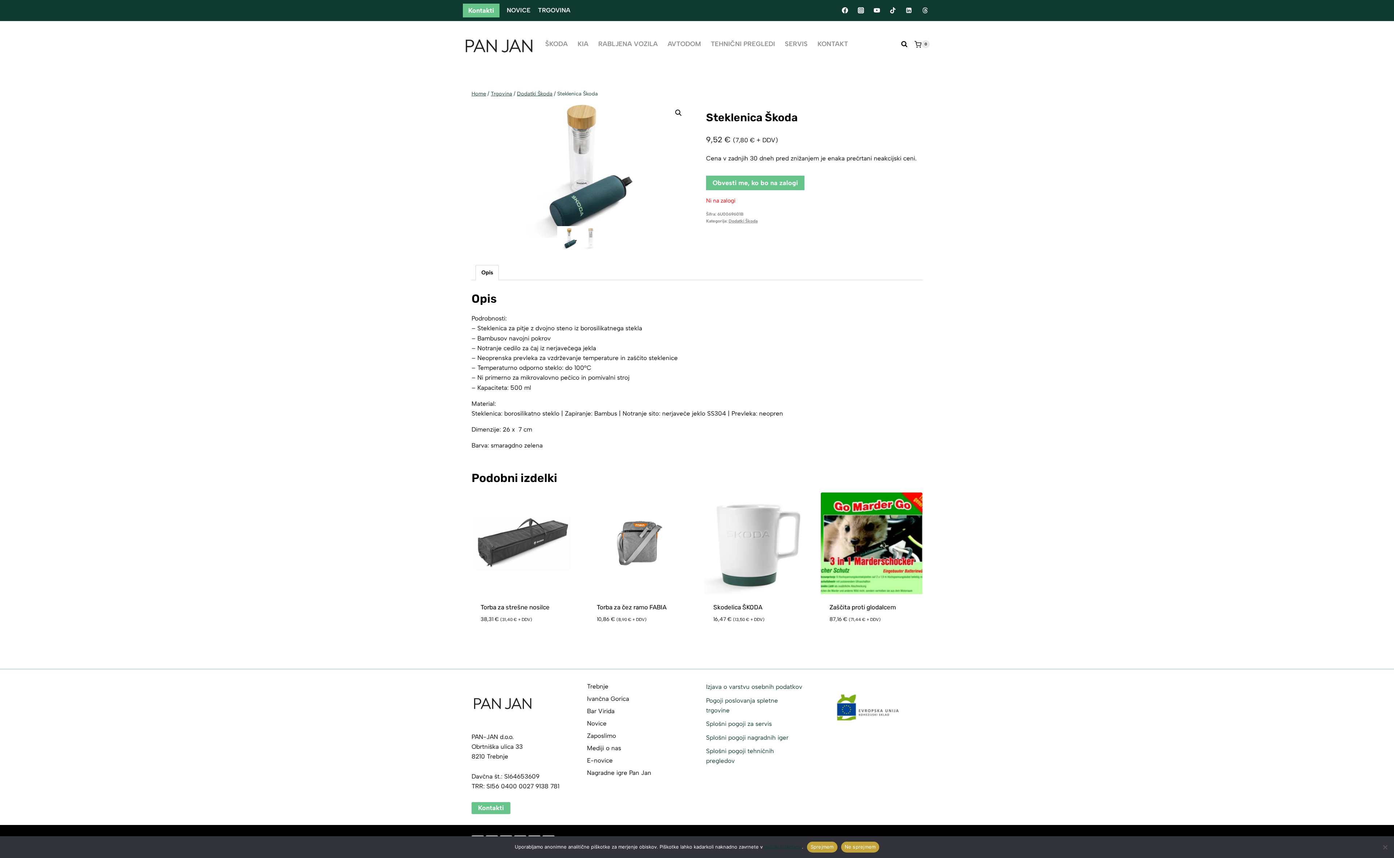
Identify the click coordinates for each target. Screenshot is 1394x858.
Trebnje (597, 686)
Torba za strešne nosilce (515, 607)
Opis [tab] (487, 272)
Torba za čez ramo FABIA (632, 607)
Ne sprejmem (860, 847)
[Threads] (925, 10)
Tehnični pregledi (743, 44)
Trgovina (554, 10)
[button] (678, 112)
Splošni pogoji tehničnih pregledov (740, 755)
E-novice (600, 760)
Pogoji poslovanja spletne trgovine (742, 705)
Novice (518, 10)
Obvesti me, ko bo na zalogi (755, 183)
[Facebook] (845, 10)
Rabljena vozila (628, 44)
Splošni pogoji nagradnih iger (747, 737)
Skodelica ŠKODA (737, 607)
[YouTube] (877, 10)
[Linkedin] (909, 10)
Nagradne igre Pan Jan (619, 772)
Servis (796, 44)
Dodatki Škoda (743, 221)
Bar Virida (601, 711)
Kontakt (833, 44)
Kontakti (481, 11)
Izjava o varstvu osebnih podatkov (754, 686)
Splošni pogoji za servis (739, 723)
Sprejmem (822, 847)
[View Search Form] (904, 44)
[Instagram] (861, 10)
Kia (583, 44)
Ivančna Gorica (608, 698)
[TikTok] (893, 10)
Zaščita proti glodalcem (863, 607)
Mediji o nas (604, 748)
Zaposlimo (601, 735)
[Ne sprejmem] (1385, 847)
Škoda (556, 44)
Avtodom (684, 44)
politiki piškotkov (783, 847)
